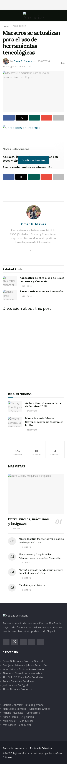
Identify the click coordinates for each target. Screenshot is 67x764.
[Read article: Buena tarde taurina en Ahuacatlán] (10, 295)
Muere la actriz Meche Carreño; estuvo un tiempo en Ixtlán (44, 422)
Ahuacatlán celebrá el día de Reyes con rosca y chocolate (42, 279)
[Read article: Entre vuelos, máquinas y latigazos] (36, 494)
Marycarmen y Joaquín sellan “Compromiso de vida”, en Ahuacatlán (40, 556)
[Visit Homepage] (33, 15)
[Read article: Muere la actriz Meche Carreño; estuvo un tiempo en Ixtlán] (15, 422)
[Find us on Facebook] (6, 642)
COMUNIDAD (19, 26)
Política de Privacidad (41, 748)
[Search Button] (62, 15)
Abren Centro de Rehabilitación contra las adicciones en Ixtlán (41, 571)
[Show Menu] (4, 15)
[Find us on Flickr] (40, 642)
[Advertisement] (33, 4)
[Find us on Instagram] (23, 642)
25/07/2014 (44, 61)
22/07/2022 (31, 430)
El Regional (16, 753)
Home (6, 26)
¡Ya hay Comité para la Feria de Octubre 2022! (43, 404)
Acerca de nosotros (13, 748)
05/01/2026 (26, 286)
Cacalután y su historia (32, 585)
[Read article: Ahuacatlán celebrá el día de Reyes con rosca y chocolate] (10, 281)
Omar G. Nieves (23, 61)
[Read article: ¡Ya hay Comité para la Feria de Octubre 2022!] (15, 406)
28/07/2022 (31, 411)
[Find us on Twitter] (14, 642)
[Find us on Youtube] (31, 642)
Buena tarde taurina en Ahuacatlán (27, 167)
